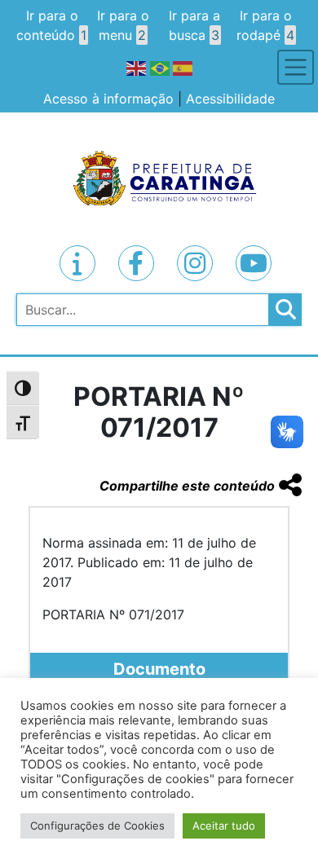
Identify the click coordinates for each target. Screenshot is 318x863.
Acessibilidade (230, 98)
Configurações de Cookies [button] (97, 825)
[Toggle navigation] (295, 67)
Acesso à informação (108, 98)
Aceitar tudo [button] (223, 825)
